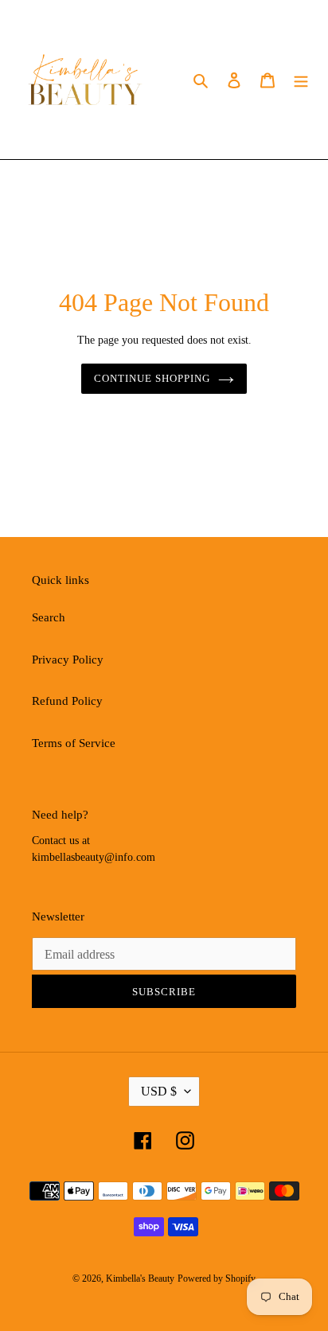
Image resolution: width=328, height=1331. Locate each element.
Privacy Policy (67, 659)
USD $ (159, 1091)
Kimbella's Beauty (140, 1278)
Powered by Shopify (217, 1278)
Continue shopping (152, 378)
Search (48, 617)
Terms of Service (73, 743)
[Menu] (301, 80)
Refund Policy (67, 701)
